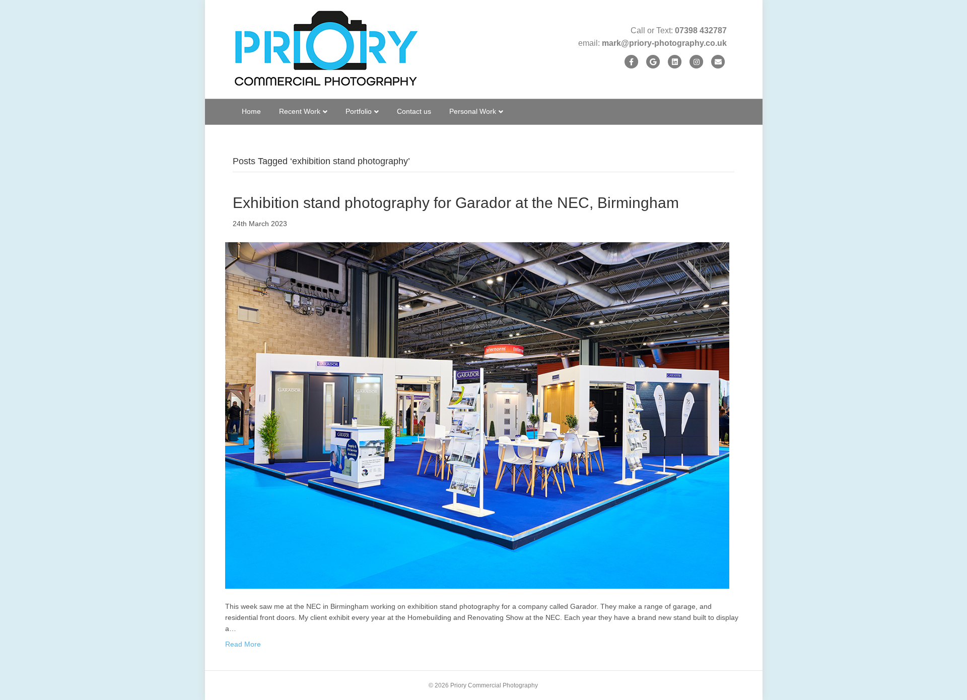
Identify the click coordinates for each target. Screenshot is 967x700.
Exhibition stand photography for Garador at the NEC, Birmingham (456, 202)
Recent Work (299, 111)
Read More (243, 644)
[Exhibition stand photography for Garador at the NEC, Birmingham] (477, 415)
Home (251, 111)
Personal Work (472, 111)
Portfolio (359, 111)
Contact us (414, 111)
